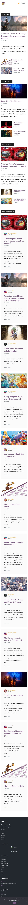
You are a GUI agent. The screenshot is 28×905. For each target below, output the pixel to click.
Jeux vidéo (11, 290)
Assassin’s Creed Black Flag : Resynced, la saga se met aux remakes (13, 36)
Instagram (3, 835)
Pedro (2, 896)
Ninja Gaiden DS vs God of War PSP (9, 883)
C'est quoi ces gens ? (6, 827)
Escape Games (11, 690)
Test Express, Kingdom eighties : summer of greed (13, 733)
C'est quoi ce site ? (5, 825)
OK (14, 902)
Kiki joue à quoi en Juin (14, 786)
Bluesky (2, 833)
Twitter (2, 837)
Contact (3, 829)
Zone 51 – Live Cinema (10, 101)
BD (2, 872)
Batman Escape (4, 889)
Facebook (3, 839)
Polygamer (3, 859)
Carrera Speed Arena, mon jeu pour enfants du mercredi (14, 240)
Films (2, 867)
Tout (2, 874)
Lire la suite (7, 266)
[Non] (26, 901)
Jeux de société (12, 233)
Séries (2, 869)
